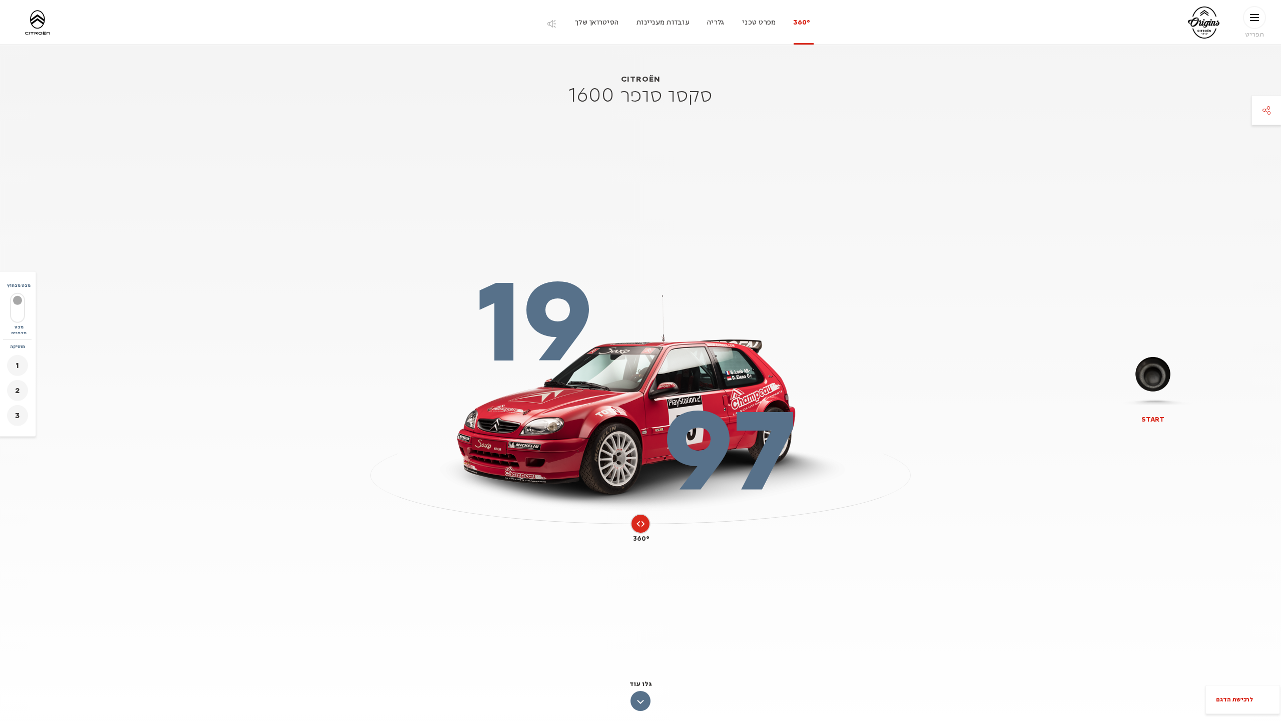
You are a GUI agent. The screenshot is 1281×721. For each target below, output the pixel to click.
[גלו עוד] (640, 701)
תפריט (1254, 34)
